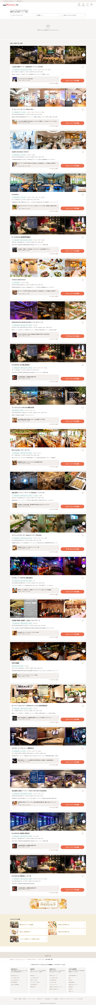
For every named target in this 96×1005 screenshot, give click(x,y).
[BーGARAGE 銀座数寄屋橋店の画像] (48, 225)
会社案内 (15, 998)
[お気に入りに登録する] (82, 67)
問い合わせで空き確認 (73, 336)
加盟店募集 (56, 998)
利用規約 (20, 998)
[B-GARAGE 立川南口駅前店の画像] (48, 353)
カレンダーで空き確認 (73, 80)
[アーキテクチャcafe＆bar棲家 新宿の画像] (48, 396)
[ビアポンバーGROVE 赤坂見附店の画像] (48, 566)
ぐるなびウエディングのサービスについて (67, 998)
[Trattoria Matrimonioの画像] (48, 268)
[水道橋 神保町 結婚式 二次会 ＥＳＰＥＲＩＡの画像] (48, 608)
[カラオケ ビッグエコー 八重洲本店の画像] (48, 736)
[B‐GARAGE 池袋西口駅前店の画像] (48, 821)
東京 (43, 959)
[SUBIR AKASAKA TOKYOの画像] (48, 140)
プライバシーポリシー (31, 998)
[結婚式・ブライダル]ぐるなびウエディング (18, 959)
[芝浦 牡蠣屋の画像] (48, 651)
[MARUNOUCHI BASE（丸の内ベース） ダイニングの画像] (48, 310)
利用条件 (24, 998)
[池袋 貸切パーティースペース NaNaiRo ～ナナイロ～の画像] (48, 481)
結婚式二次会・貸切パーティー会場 (34, 959)
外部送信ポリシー (40, 998)
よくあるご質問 (79, 998)
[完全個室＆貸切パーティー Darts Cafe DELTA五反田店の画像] (48, 779)
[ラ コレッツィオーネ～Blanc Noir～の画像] (48, 97)
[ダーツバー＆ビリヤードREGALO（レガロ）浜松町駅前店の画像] (48, 694)
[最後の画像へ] (83, 55)
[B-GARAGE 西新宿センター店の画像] (48, 864)
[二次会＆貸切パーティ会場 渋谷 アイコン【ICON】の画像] (48, 55)
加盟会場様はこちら (49, 998)
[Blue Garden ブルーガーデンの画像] (48, 438)
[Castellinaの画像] (48, 183)
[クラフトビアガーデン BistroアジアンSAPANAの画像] (48, 523)
